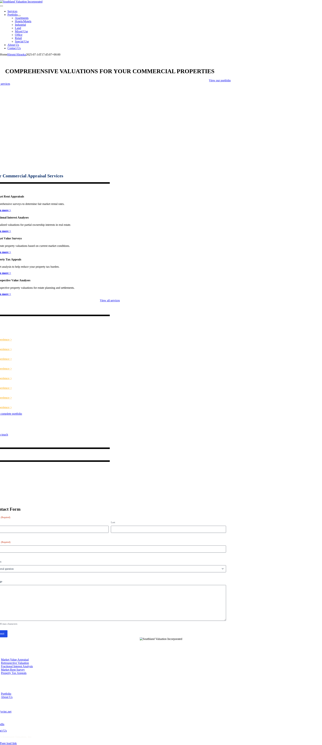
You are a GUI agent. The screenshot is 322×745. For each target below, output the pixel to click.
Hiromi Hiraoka (16, 54)
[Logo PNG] (21, 1)
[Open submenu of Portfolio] (19, 15)
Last (113, 522)
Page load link (8, 743)
